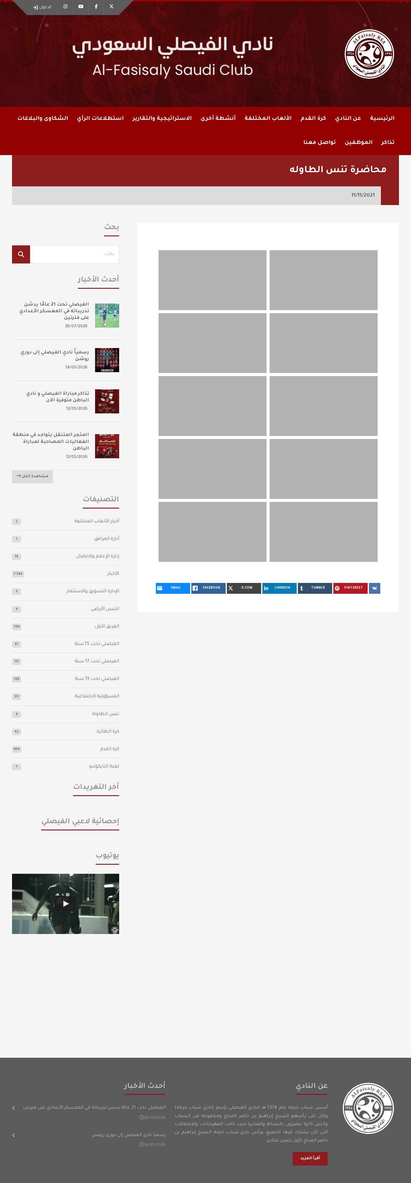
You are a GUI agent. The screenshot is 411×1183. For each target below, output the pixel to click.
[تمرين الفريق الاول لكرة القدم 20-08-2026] (65, 904)
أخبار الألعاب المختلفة (96, 521)
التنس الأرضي (105, 609)
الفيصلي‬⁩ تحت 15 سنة (96, 644)
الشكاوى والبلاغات (42, 119)
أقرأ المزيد (310, 1159)
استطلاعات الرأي (100, 119)
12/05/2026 (77, 409)
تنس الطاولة (105, 714)
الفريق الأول (107, 626)
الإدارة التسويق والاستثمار (92, 591)
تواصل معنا (319, 143)
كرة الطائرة (108, 731)
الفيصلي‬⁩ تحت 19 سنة (97, 679)
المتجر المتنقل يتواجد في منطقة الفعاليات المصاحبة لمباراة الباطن (51, 442)
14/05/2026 (77, 368)
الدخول (45, 7)
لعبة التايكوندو (104, 766)
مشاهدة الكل (34, 477)
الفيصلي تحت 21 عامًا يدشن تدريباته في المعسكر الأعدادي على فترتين (54, 311)
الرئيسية (382, 119)
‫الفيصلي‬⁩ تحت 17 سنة (97, 661)
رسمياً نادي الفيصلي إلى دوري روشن (128, 1135)
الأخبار (113, 574)
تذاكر (388, 143)
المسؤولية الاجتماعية (97, 696)
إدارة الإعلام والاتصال (97, 556)
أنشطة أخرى (218, 119)
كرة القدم (109, 749)
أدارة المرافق (106, 539)
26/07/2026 (76, 326)
